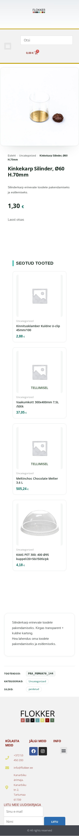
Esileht (12, 155)
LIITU (54, 821)
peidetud (34, 689)
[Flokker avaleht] (39, 11)
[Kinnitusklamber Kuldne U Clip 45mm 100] (39, 297)
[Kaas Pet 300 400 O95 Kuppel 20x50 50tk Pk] (39, 525)
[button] (7, 46)
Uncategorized (27, 155)
